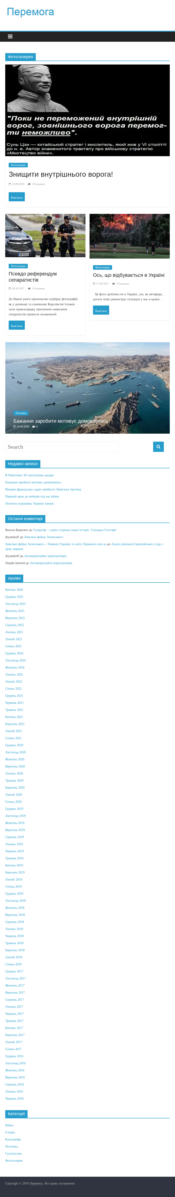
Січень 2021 (13, 745)
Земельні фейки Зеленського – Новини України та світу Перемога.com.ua (55, 551)
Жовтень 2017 (14, 992)
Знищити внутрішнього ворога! (61, 174)
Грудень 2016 (14, 1063)
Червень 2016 (14, 1105)
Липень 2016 (14, 1098)
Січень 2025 (13, 653)
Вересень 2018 (15, 921)
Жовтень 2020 (14, 766)
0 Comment (38, 184)
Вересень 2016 (15, 1084)
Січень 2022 (13, 695)
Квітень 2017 (14, 1034)
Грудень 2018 (14, 900)
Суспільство (13, 1160)
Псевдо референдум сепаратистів (33, 276)
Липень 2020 (14, 780)
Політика (112, 420)
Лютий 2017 (13, 1049)
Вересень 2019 (15, 837)
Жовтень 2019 (14, 830)
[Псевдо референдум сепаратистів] (45, 218)
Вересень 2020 (15, 773)
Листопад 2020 (15, 759)
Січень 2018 (13, 971)
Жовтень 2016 (14, 1077)
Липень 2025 (14, 639)
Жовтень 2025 (14, 617)
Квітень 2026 (14, 596)
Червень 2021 (14, 709)
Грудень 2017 (14, 978)
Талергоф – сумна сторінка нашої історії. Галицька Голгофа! (75, 537)
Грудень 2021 (14, 702)
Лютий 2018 (13, 964)
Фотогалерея (18, 165)
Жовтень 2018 (14, 914)
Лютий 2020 (13, 801)
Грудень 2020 (14, 752)
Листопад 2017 (15, 985)
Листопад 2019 (15, 822)
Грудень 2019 (14, 815)
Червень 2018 (14, 943)
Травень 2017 (14, 1027)
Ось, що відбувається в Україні (129, 275)
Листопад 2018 (15, 907)
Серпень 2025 (14, 632)
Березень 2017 (15, 1042)
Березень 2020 (15, 794)
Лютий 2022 (13, 688)
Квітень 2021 (14, 723)
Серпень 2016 (14, 1091)
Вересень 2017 (15, 999)
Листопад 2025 (15, 610)
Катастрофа (13, 1146)
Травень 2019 (14, 865)
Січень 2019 (13, 893)
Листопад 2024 (15, 667)
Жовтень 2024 (14, 674)
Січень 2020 (13, 808)
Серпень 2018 (14, 928)
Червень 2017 (14, 1020)
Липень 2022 (14, 681)
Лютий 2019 (13, 886)
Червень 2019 (14, 858)
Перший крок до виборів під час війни (32, 503)
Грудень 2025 (14, 603)
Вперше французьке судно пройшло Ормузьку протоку (43, 496)
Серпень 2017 (14, 1006)
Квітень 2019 (14, 872)
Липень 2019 (14, 851)
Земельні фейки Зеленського (43, 544)
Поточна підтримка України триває (29, 510)
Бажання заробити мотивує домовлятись (33, 489)
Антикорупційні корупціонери (45, 563)
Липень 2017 (14, 1013)
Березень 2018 (15, 957)
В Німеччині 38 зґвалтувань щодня (29, 482)
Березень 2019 (15, 879)
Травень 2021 (14, 716)
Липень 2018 (14, 936)
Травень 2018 (14, 950)
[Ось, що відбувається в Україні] (130, 218)
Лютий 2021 (13, 738)
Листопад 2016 (15, 1070)
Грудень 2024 (14, 660)
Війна (9, 1132)
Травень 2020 (14, 787)
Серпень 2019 (14, 844)
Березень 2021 (15, 731)
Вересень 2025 (15, 625)
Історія (10, 1139)
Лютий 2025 (13, 646)
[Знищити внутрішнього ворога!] (87, 69)
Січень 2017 (13, 1056)
